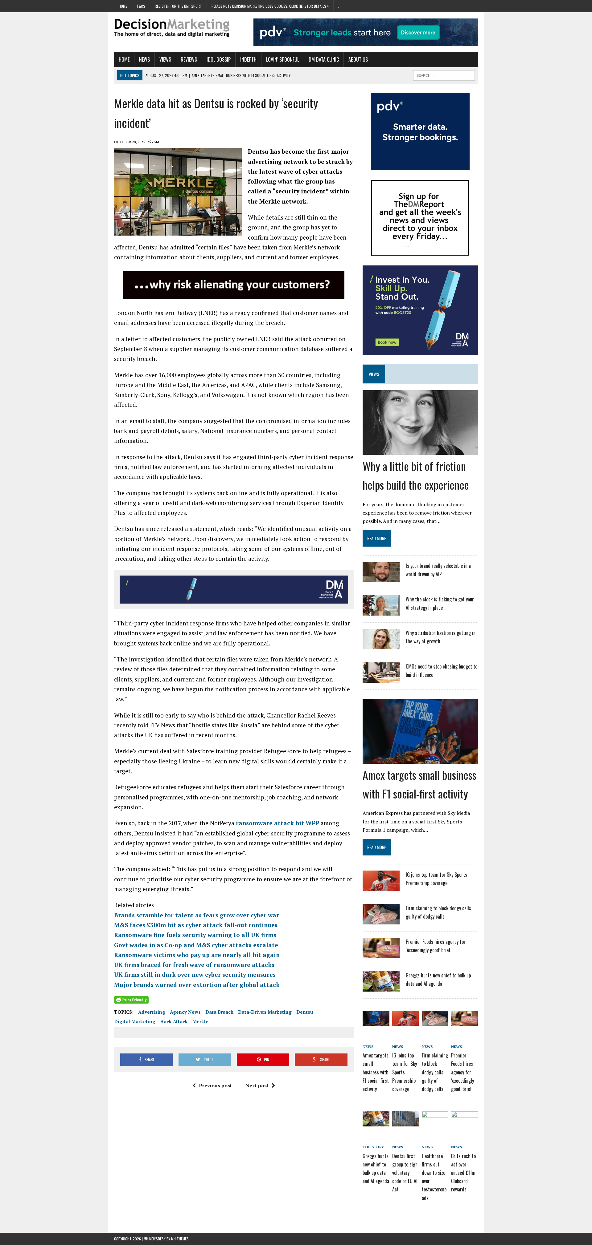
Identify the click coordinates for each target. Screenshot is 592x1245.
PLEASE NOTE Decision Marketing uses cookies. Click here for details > (270, 6)
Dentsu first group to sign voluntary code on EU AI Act (404, 1172)
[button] (317, 715)
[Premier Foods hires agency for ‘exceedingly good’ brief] (381, 954)
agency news (185, 1012)
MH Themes (180, 1238)
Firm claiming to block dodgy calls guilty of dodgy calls (435, 1072)
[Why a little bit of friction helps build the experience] (420, 450)
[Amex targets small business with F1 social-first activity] (420, 759)
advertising (151, 1012)
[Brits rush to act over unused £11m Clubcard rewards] (464, 1121)
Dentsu (304, 1012)
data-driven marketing (265, 1012)
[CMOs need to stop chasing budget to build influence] (381, 678)
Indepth (248, 59)
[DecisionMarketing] (171, 27)
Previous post (215, 1085)
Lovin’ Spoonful (282, 59)
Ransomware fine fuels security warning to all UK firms (195, 935)
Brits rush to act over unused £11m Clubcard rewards (463, 1172)
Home (123, 6)
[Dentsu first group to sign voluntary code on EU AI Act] (405, 1121)
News (144, 59)
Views (165, 59)
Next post (257, 1085)
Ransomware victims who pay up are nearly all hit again (197, 955)
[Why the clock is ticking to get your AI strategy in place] (381, 611)
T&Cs (141, 6)
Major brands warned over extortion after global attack (197, 984)
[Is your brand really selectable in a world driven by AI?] (381, 578)
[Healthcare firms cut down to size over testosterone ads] (435, 1121)
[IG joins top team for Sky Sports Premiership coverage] (381, 886)
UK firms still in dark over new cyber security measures (195, 974)
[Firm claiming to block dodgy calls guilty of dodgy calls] (381, 920)
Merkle (200, 1021)
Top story (373, 1147)
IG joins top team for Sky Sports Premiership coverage (404, 1072)
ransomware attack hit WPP (277, 823)
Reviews (189, 59)
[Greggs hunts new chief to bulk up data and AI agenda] (381, 987)
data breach (219, 1012)
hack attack (174, 1021)
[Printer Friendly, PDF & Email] (131, 1000)
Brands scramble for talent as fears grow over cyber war (196, 915)
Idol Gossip (219, 59)
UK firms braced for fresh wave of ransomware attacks (194, 964)
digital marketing (134, 1021)
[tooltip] (317, 715)
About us (358, 59)
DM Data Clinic (324, 59)
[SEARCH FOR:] (444, 74)
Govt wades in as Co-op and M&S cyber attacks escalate (196, 945)
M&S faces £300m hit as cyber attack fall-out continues (196, 925)
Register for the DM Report (178, 6)
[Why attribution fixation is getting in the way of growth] (381, 645)
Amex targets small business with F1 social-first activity (376, 1072)
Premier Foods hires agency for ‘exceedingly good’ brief (462, 1072)
